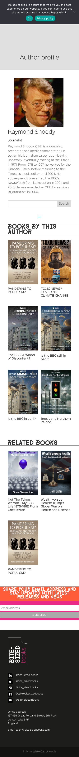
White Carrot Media (44, 751)
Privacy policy (45, 18)
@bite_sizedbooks (27, 681)
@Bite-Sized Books (27, 700)
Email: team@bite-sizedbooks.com (29, 730)
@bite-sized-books (27, 675)
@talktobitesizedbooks (29, 694)
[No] (74, 12)
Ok (29, 18)
